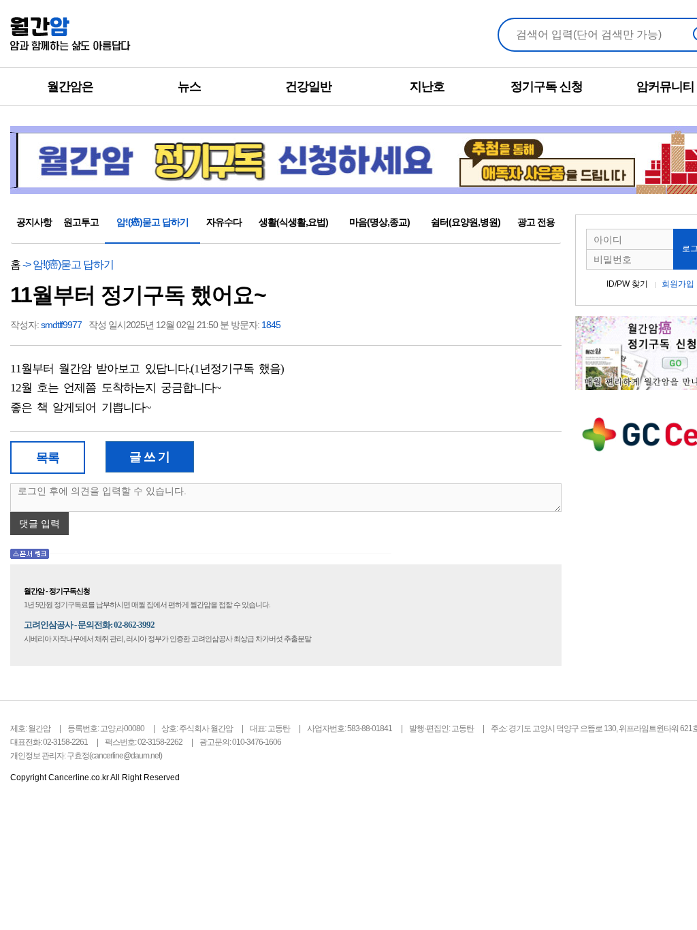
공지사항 (34, 222)
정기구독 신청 (546, 86)
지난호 (427, 86)
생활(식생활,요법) (293, 222)
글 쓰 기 (149, 457)
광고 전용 (536, 222)
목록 (47, 457)
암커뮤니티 (665, 86)
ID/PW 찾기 (627, 284)
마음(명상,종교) (379, 222)
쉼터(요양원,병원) (465, 222)
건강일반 (308, 86)
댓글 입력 (39, 523)
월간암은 (70, 86)
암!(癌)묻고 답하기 (152, 222)
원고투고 (81, 222)
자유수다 (224, 222)
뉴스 (189, 86)
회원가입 (678, 284)
